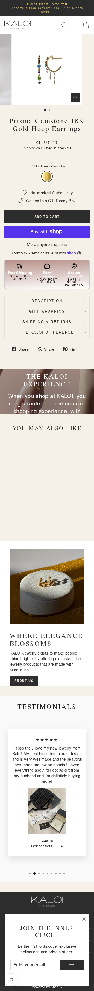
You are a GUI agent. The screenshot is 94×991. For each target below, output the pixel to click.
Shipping (28, 147)
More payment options (47, 244)
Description (47, 300)
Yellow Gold (47, 176)
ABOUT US (23, 680)
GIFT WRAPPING (47, 311)
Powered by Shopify (47, 986)
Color (47, 166)
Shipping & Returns (47, 321)
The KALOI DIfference (47, 332)
